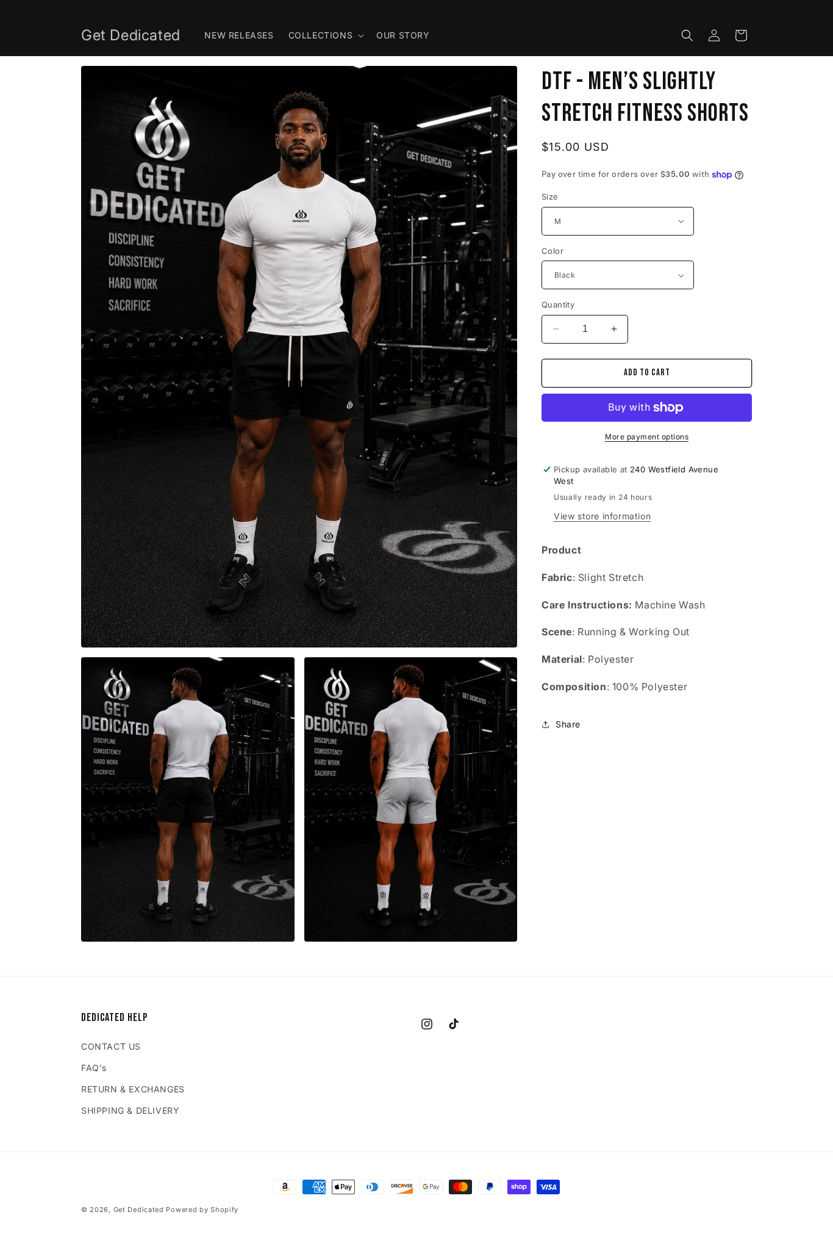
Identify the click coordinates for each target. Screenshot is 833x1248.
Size (550, 196)
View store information (602, 516)
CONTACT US (111, 1046)
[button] (325, 35)
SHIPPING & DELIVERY (130, 1110)
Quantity (558, 304)
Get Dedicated (138, 1209)
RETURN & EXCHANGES (133, 1089)
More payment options (646, 436)
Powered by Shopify (202, 1209)
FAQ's (94, 1067)
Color (552, 251)
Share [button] (568, 724)
